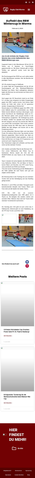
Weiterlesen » (8, 336)
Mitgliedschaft (7, 470)
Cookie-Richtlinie (19, 475)
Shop (28, 475)
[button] (29, 9)
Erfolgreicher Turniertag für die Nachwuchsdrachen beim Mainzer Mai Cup (17, 397)
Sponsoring (28, 470)
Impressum (8, 475)
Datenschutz (18, 470)
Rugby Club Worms (17, 10)
